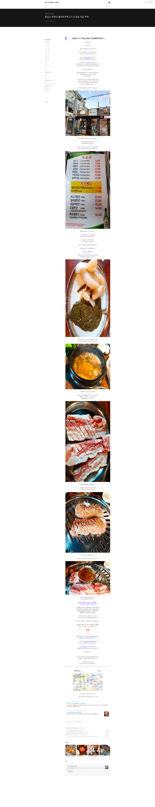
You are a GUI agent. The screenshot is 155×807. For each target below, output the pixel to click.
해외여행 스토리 (48, 80)
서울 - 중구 (47, 59)
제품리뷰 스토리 (48, 85)
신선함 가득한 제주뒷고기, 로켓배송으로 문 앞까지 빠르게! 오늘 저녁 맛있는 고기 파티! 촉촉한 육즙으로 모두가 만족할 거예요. (87, 706)
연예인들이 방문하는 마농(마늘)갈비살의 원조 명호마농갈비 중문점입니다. (83, 713)
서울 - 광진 (47, 46)
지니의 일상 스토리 (52, 2)
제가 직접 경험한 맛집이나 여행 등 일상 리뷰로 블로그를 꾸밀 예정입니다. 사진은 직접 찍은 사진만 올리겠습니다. (86, 769)
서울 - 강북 (47, 45)
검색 (106, 2)
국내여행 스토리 (48, 72)
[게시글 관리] (71, 722)
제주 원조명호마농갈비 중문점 (74, 712)
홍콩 (46, 82)
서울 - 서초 (47, 54)
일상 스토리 (47, 89)
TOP (109, 787)
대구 (46, 67)
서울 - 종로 (47, 60)
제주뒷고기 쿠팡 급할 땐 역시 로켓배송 (76, 703)
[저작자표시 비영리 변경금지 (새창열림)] (79, 721)
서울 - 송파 (47, 56)
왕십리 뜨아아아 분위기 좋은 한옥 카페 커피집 (75, 734)
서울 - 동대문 (47, 48)
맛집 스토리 (47, 41)
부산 (46, 68)
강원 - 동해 (47, 65)
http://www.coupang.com (71, 701)
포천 (46, 78)
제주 (46, 70)
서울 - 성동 (47, 52)
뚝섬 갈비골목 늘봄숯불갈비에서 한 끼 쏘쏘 (75, 730)
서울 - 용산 (47, 57)
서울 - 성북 (47, 51)
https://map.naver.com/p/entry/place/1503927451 (75, 710)
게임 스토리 (47, 87)
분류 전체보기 (47, 39)
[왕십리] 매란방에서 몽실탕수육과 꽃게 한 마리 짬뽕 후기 (77, 733)
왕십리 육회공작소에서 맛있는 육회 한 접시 (75, 731)
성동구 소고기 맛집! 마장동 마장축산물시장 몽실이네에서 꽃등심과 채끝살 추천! (82, 736)
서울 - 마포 (47, 49)
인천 (46, 62)
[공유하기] (69, 722)
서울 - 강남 (47, 43)
